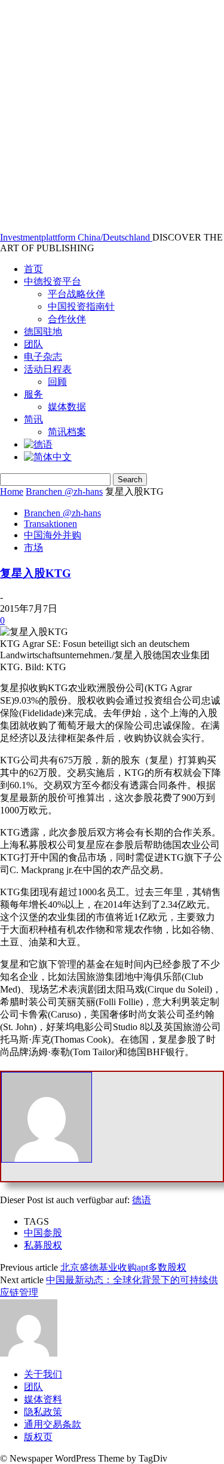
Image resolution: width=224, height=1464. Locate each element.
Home (11, 491)
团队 (33, 344)
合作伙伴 (67, 319)
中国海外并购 (52, 535)
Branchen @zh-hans (64, 491)
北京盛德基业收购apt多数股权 (123, 1267)
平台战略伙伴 (76, 294)
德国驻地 (43, 331)
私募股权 (43, 1245)
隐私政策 (43, 1412)
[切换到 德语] (38, 444)
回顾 (57, 382)
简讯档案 (67, 432)
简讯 (33, 419)
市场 (33, 548)
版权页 (38, 1437)
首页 (33, 269)
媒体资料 (43, 1399)
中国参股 (43, 1233)
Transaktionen (50, 524)
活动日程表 (48, 369)
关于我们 (43, 1374)
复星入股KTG (35, 573)
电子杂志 (43, 357)
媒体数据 (67, 407)
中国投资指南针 (81, 306)
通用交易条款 (52, 1424)
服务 (33, 394)
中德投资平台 (52, 281)
